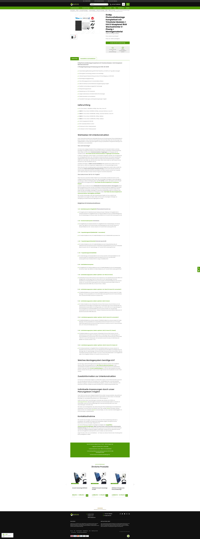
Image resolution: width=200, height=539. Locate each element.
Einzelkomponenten (75, 8)
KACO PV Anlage (100, 10)
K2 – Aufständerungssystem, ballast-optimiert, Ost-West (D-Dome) (96, 274)
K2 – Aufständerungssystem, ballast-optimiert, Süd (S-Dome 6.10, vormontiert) (99, 317)
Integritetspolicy (85, 530)
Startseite (72, 10)
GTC (74, 530)
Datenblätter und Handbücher (87, 58)
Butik (77, 10)
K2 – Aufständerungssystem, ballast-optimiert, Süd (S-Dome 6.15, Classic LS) (98, 345)
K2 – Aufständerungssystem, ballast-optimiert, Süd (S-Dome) (94, 301)
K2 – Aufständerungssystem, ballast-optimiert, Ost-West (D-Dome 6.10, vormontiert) (100, 289)
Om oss (71, 530)
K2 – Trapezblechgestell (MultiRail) (87, 252)
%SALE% (127, 8)
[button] (134, 484)
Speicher (94, 409)
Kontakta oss (121, 8)
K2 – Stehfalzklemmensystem (86, 264)
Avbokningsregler (79, 530)
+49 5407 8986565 (116, 4)
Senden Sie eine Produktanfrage (117, 42)
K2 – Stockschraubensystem (86, 220)
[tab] (88, 58)
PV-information (108, 8)
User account (123, 4)
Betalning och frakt (95, 530)
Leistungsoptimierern (82, 401)
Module (108, 408)
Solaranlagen (92, 10)
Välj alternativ (87, 495)
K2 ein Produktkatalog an (96, 368)
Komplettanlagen (86, 8)
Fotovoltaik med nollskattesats (82, 532)
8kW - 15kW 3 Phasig (110, 10)
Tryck (90, 530)
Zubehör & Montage (97, 8)
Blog (115, 8)
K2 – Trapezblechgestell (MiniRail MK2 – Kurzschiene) (92, 232)
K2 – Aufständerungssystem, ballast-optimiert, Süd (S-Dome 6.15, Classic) (97, 330)
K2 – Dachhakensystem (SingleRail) (87, 209)
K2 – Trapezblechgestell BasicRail (87, 241)
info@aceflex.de (107, 515)
